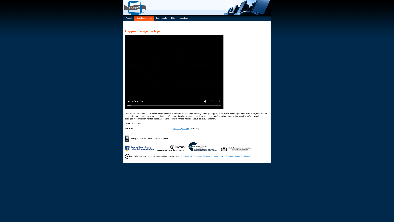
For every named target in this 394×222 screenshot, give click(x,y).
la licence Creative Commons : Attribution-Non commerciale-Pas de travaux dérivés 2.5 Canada (215, 156)
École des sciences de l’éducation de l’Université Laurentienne (236, 146)
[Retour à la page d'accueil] (197, 7)
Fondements (161, 18)
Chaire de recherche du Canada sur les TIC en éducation (204, 146)
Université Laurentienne (141, 146)
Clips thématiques (144, 18)
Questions (184, 18)
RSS (173, 18)
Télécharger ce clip (181, 128)
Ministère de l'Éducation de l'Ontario (172, 146)
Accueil (129, 18)
